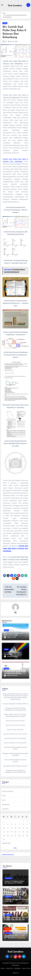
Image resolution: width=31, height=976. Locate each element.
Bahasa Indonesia (7, 791)
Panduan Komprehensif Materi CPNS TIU (15, 704)
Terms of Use (26, 968)
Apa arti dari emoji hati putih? (15, 720)
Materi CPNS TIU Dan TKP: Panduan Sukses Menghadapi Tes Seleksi (15, 937)
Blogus (25, 963)
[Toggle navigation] (2, 5)
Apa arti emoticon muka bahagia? (15, 738)
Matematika (6, 804)
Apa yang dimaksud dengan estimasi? (15, 766)
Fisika (5, 23)
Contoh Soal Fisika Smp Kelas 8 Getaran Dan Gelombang (15, 548)
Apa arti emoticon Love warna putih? (15, 734)
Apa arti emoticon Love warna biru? (15, 743)
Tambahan (5, 809)
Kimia (3, 800)
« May (15, 848)
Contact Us (9, 968)
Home (3, 968)
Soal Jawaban (15, 5)
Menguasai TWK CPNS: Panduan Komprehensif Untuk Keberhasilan (15, 919)
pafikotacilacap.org (8, 854)
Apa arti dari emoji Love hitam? (15, 725)
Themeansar (15, 965)
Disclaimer (17, 968)
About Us (15, 973)
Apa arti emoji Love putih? (15, 729)
